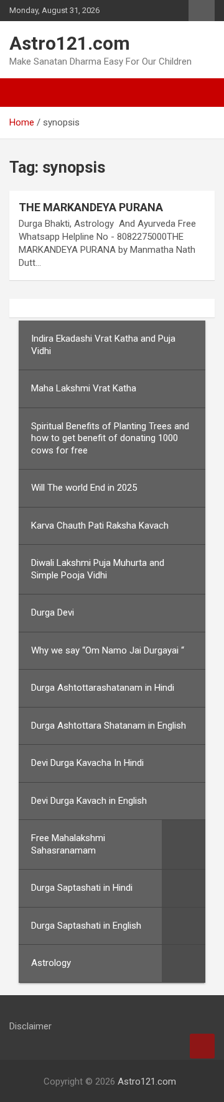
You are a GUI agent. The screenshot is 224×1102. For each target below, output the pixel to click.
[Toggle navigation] (24, 92)
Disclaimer (30, 1026)
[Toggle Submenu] (183, 844)
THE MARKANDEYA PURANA (91, 207)
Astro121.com (69, 43)
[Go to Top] (202, 1046)
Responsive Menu (202, 10)
